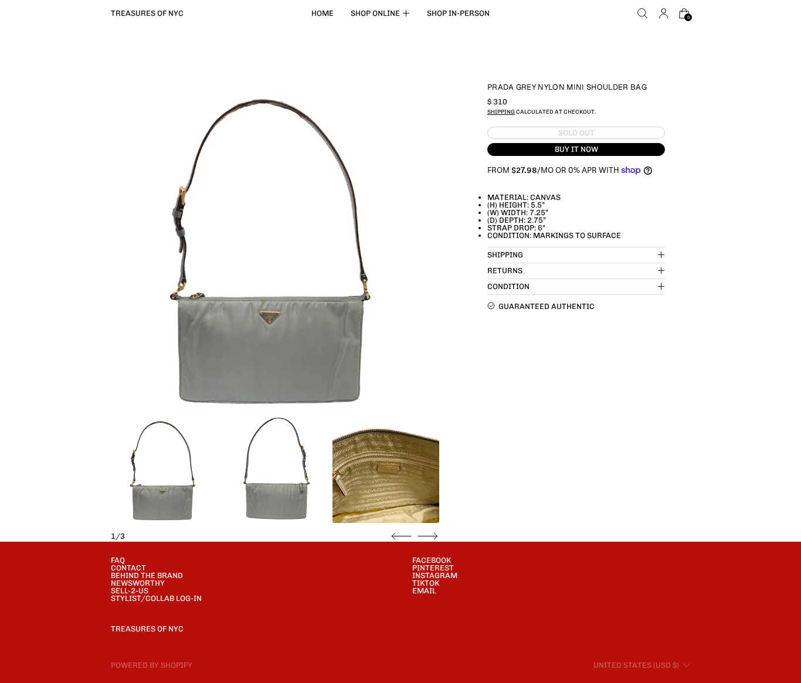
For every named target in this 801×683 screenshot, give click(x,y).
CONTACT (128, 567)
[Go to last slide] (401, 536)
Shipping (501, 111)
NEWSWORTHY (138, 583)
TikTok (425, 583)
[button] (643, 13)
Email (424, 590)
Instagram (434, 575)
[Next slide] (427, 536)
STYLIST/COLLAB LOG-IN (156, 598)
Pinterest (433, 568)
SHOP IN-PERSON (458, 13)
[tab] (164, 469)
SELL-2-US (129, 590)
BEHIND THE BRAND (147, 575)
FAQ (118, 560)
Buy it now (576, 149)
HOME (322, 13)
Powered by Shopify (151, 665)
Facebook (431, 560)
